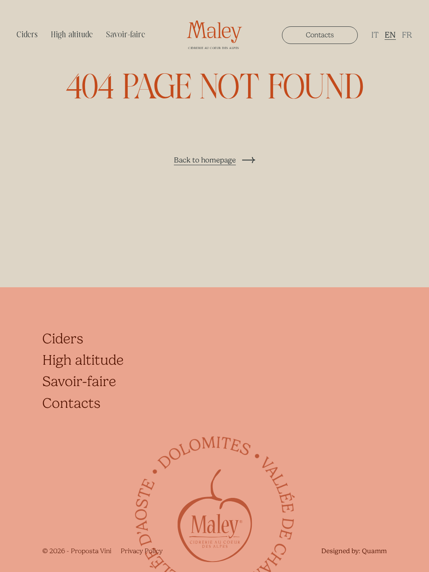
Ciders (27, 35)
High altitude (72, 35)
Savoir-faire (125, 35)
